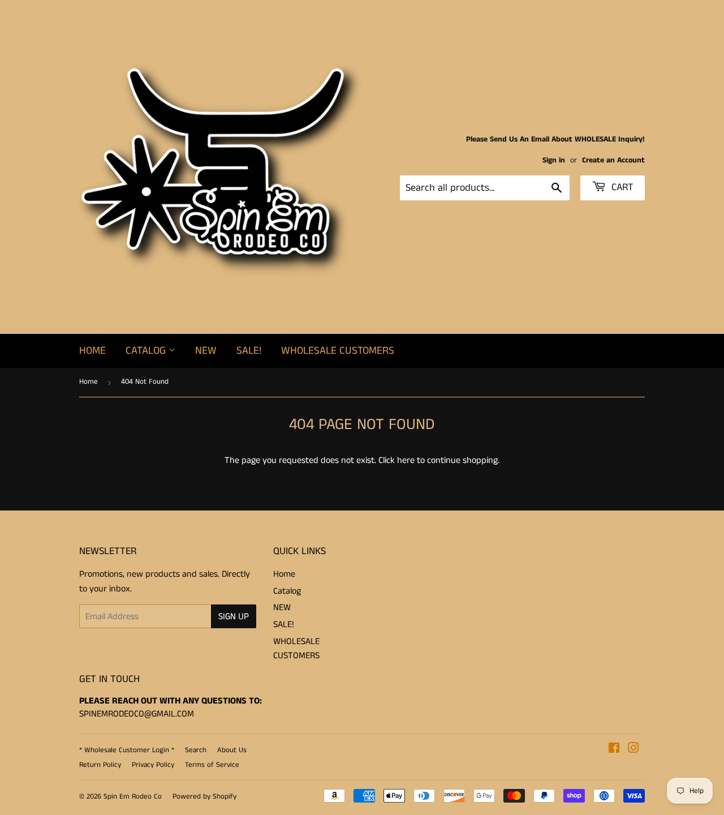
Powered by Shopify (204, 796)
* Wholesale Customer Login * (126, 750)
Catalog (147, 350)
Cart (621, 187)
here (406, 460)
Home (92, 350)
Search (195, 750)
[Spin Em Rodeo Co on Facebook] (614, 749)
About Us (232, 750)
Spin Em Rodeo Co (133, 796)
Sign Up (233, 616)
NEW (206, 350)
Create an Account (613, 160)
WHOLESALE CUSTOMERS (337, 350)
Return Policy (100, 765)
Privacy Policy (153, 765)
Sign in (553, 160)
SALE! (248, 350)
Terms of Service (212, 765)
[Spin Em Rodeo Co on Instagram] (633, 749)
